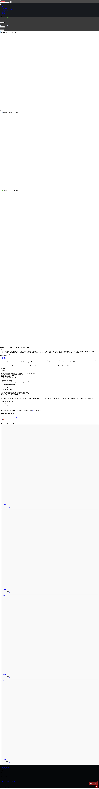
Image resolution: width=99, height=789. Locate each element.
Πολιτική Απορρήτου (5, 767)
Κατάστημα (4, 19)
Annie (4, 504)
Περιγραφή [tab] (4, 357)
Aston (4, 589)
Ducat (4, 759)
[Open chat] (96, 786)
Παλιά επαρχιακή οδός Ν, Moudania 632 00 (9, 781)
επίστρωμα (33, 410)
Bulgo (4, 674)
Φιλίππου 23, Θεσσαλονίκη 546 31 (8, 780)
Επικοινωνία (4, 20)
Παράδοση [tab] (4, 358)
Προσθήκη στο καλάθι (3, 355)
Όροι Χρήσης (4, 768)
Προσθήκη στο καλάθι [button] (6, 507)
